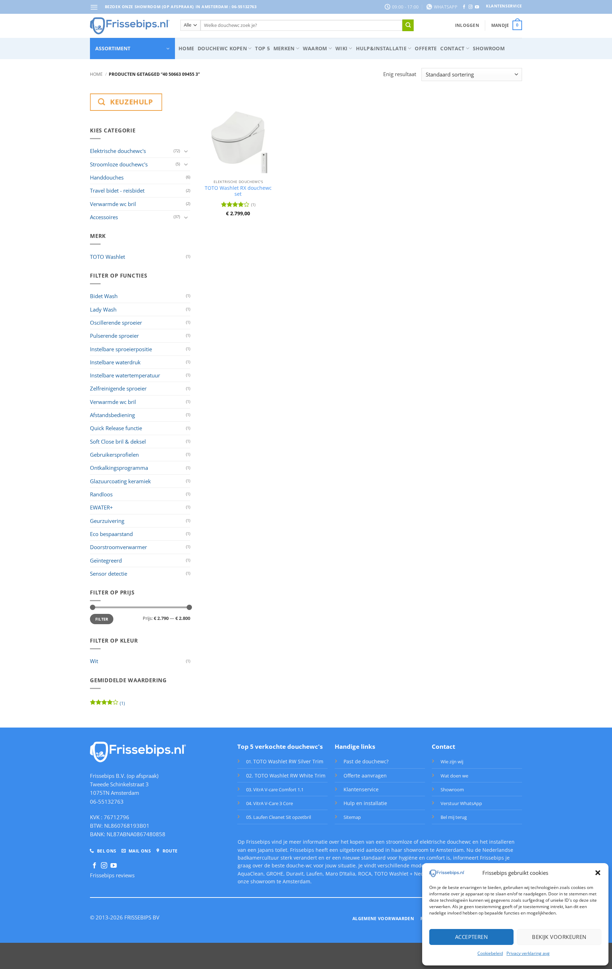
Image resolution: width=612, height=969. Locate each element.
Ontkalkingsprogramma (119, 467)
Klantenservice (361, 789)
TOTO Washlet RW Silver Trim (288, 761)
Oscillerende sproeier (116, 322)
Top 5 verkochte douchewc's (280, 746)
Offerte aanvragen (365, 775)
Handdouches (107, 177)
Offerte (426, 48)
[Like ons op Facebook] (464, 7)
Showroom (489, 48)
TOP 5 (262, 48)
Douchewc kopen (222, 48)
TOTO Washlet (107, 256)
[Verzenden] (408, 25)
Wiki (341, 48)
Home (186, 48)
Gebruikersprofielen (114, 454)
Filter (101, 619)
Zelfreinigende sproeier (118, 388)
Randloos (101, 494)
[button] (597, 872)
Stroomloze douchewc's (119, 164)
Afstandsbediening (112, 414)
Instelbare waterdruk (115, 362)
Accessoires (104, 217)
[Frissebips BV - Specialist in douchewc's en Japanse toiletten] (130, 25)
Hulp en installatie (365, 803)
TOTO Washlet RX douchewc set (238, 191)
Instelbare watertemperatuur (125, 375)
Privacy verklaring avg (528, 953)
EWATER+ (101, 507)
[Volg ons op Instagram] (470, 7)
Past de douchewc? (366, 761)
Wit (94, 661)
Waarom (315, 48)
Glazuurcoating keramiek (120, 481)
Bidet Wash (104, 296)
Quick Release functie (116, 428)
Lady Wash (103, 309)
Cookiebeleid (490, 953)
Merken (284, 48)
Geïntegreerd (106, 560)
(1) (107, 704)
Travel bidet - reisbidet (117, 190)
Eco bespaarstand (111, 533)
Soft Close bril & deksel (118, 441)
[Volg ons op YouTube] (477, 7)
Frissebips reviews (112, 875)
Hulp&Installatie (381, 48)
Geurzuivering (107, 520)
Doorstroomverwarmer (118, 547)
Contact (452, 48)
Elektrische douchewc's (118, 150)
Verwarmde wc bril (113, 203)
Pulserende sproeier (114, 335)
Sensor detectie (108, 573)
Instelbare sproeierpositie (121, 349)
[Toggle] (186, 151)
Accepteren (471, 936)
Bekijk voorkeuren (559, 936)
